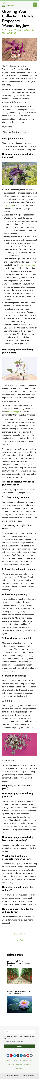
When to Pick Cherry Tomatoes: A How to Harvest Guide (18, 963)
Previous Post (19, 934)
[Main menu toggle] (35, 5)
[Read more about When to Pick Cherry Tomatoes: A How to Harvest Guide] (19, 976)
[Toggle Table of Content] (24, 132)
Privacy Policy (28, 1061)
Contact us (27, 1065)
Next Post (19, 940)
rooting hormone (27, 265)
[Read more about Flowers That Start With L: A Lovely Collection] (19, 1004)
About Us (9, 1061)
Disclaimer (17, 1061)
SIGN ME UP (19, 1046)
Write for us (20, 1069)
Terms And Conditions (15, 1065)
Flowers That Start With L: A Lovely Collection (18, 992)
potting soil (9, 205)
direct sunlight (13, 412)
